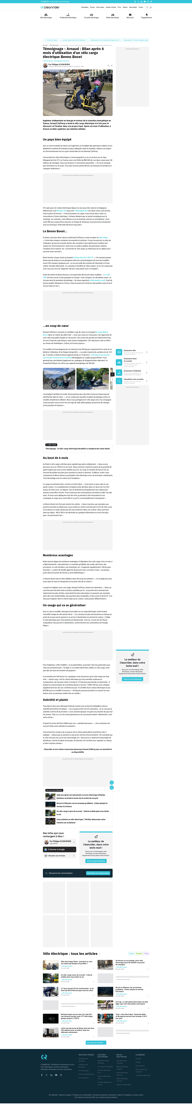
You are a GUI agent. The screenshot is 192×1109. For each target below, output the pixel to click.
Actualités (84, 7)
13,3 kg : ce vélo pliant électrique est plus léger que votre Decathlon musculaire (132, 1003)
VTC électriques (84, 1078)
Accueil (45, 45)
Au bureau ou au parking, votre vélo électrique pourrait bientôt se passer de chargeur (130, 963)
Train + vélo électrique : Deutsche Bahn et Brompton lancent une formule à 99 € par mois (131, 1016)
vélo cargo (103, 237)
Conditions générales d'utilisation (104, 1095)
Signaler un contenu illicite (134, 1095)
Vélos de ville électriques (86, 1074)
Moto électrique (112, 17)
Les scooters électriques (105, 1066)
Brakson (114, 1097)
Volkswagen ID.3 (81, 211)
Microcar (130, 17)
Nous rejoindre (140, 1066)
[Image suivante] (112, 374)
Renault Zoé (62, 211)
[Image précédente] (112, 379)
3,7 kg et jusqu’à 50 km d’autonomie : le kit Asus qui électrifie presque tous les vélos (77, 989)
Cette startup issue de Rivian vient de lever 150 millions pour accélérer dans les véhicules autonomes (77, 1030)
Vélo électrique (46, 17)
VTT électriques (84, 1070)
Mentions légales (65, 1095)
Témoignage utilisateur (61, 61)
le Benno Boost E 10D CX (83, 257)
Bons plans (100, 7)
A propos (138, 1058)
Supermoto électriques (124, 1084)
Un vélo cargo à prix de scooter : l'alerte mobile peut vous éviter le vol (76, 976)
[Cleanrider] (50, 7)
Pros (119, 7)
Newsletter (133, 7)
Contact (138, 1062)
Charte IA (120, 1095)
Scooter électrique (91, 17)
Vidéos (125, 7)
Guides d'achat (111, 7)
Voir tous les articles (95, 1043)
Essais (92, 7)
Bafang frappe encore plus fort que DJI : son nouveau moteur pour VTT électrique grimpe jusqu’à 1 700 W (77, 1016)
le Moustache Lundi (97, 280)
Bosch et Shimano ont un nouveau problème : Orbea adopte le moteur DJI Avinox (129, 989)
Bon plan (139, 953)
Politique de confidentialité (82, 1095)
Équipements (146, 17)
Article (131, 953)
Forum (141, 7)
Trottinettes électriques (143, 1075)
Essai (146, 953)
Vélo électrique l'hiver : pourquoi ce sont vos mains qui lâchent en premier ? (76, 963)
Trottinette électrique (68, 17)
